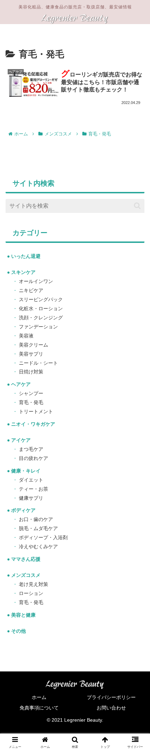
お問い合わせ (111, 708)
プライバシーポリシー (111, 697)
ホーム (39, 697)
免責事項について (39, 708)
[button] (137, 206)
